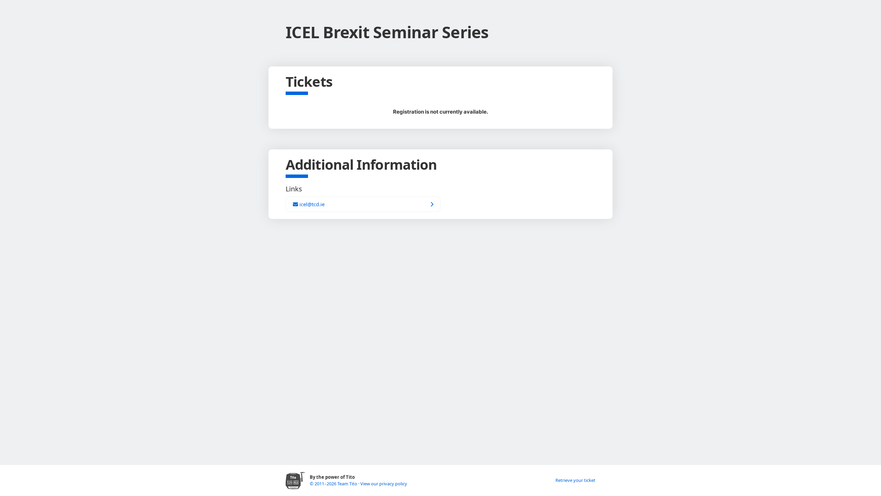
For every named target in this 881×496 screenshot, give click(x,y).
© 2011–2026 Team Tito (334, 484)
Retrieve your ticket (575, 480)
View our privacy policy (383, 484)
